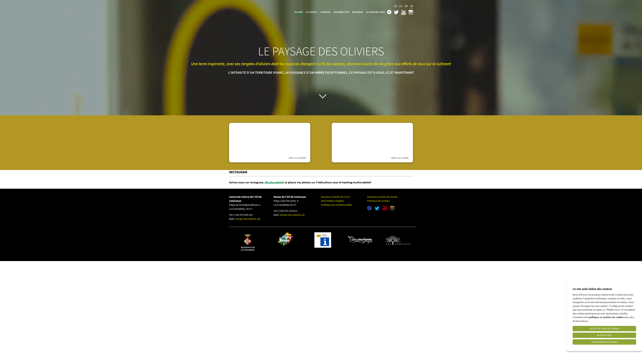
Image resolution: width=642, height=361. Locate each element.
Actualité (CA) (341, 12)
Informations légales (332, 200)
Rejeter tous (604, 335)
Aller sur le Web (297, 157)
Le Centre (311, 12)
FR (411, 6)
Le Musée (325, 12)
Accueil (299, 12)
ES (400, 6)
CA (395, 6)
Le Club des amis (375, 12)
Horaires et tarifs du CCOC (335, 196)
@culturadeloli (274, 182)
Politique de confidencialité (336, 204)
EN (406, 6)
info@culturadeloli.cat (247, 218)
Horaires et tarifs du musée (382, 196)
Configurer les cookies (604, 341)
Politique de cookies (378, 200)
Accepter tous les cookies (604, 328)
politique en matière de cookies (606, 317)
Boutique (357, 12)
